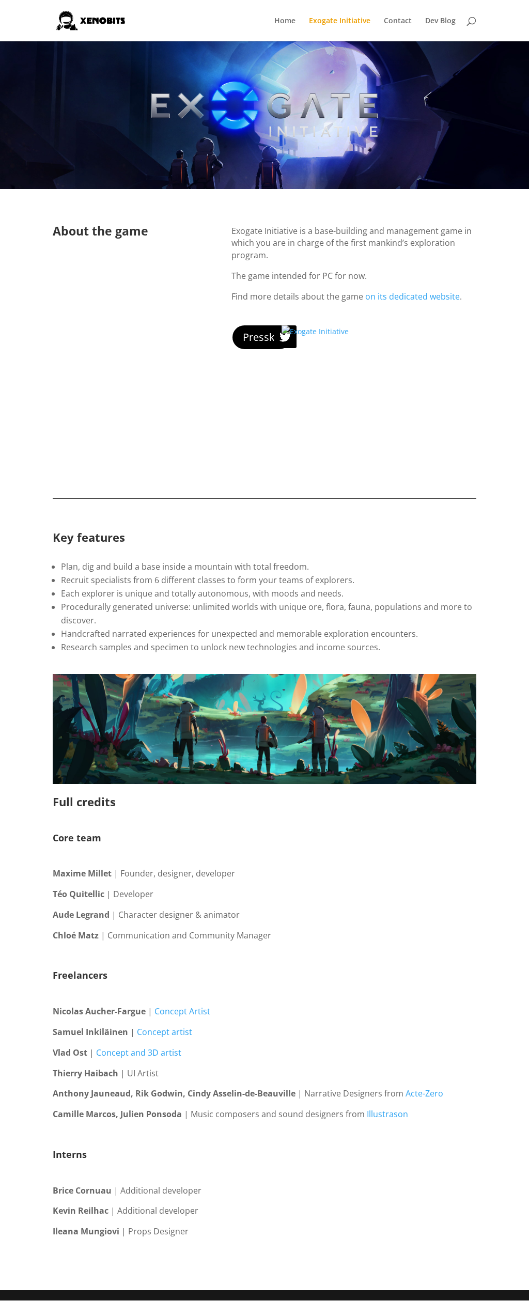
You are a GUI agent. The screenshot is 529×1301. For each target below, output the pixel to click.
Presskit (262, 337)
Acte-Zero (424, 1093)
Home (284, 21)
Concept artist (164, 1032)
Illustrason (387, 1114)
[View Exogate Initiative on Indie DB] (315, 331)
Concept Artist (182, 1011)
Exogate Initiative (339, 21)
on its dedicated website (412, 296)
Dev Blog (440, 21)
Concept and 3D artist (138, 1052)
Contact (398, 21)
